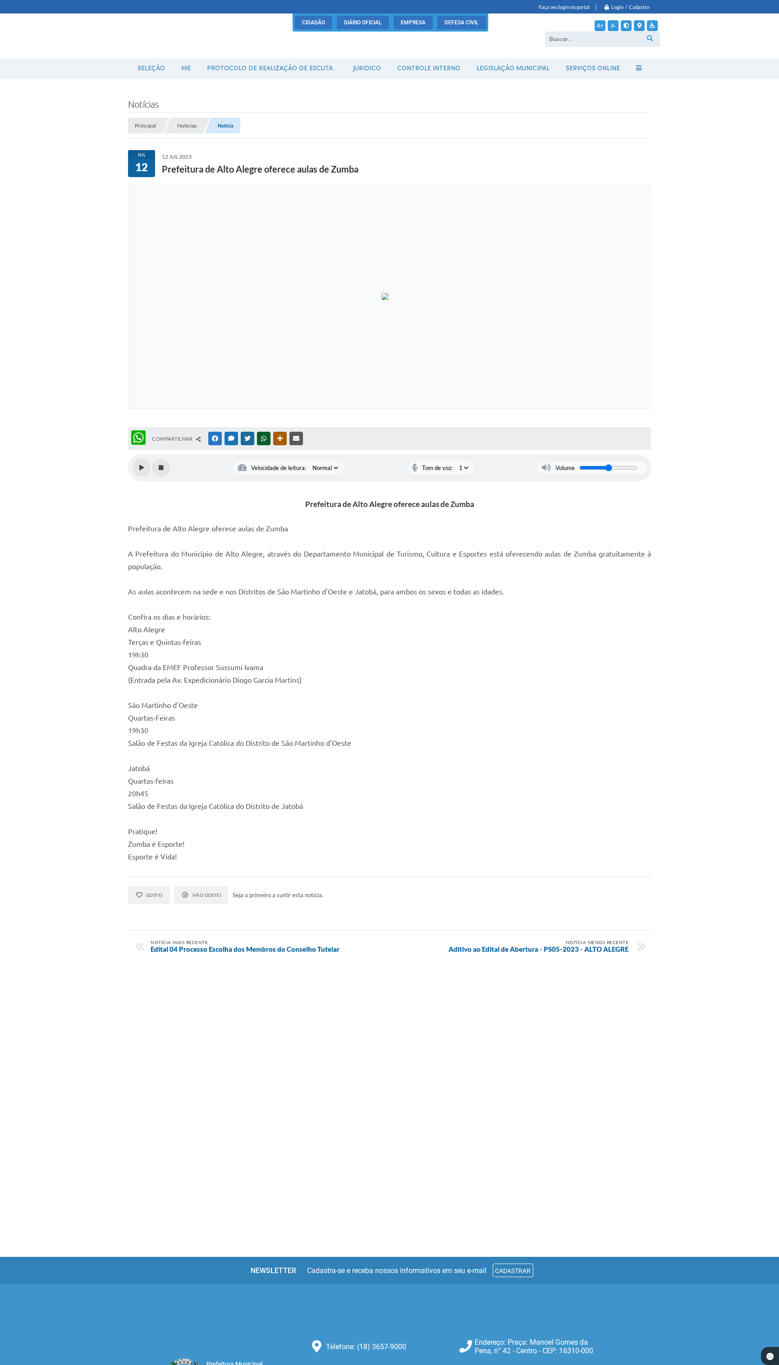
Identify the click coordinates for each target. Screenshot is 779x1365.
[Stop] (161, 468)
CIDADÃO (313, 22)
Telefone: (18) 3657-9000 (366, 1346)
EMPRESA (413, 22)
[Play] (142, 468)
